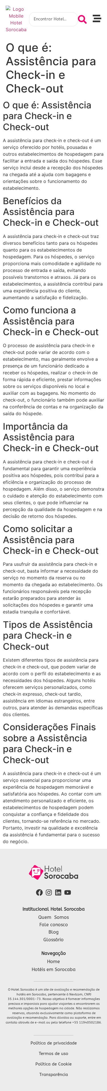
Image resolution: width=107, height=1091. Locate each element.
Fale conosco (53, 924)
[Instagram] (49, 893)
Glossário (53, 939)
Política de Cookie (53, 1064)
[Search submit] (82, 19)
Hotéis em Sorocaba (54, 969)
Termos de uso (53, 1053)
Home (53, 961)
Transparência (53, 1074)
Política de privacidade (54, 1043)
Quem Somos (53, 917)
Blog (53, 932)
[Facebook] (39, 893)
